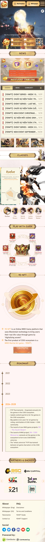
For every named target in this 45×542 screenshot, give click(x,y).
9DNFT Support (21, 519)
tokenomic (22, 348)
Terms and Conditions (24, 511)
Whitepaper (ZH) (8, 511)
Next (43, 481)
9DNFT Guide (21, 515)
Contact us (6, 519)
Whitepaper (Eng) (8, 507)
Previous (1, 211)
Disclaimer (20, 507)
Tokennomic (6, 515)
